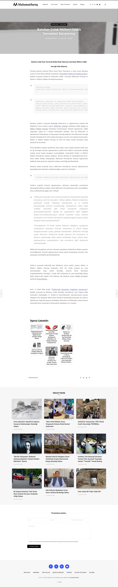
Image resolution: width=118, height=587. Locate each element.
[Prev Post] (1, 293)
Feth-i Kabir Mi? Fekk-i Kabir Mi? (89, 492)
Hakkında (36, 572)
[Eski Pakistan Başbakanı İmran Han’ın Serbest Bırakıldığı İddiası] (59, 478)
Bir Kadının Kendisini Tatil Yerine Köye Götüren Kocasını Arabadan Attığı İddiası (26, 494)
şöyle (46, 191)
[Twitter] (83, 377)
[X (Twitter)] (56, 566)
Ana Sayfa (27, 572)
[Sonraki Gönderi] (116, 293)
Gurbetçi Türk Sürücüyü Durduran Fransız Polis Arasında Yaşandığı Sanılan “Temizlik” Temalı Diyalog (90, 459)
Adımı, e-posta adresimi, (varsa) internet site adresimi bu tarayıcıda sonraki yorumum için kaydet (53, 541)
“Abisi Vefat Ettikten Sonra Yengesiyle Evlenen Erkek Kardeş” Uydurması (58, 424)
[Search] (104, 4)
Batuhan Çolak (33, 377)
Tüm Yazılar (46, 572)
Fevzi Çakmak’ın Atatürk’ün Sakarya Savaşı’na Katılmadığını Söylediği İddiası (26, 424)
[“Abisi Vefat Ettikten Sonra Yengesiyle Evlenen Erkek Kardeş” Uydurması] (59, 409)
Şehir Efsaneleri (58, 572)
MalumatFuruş (74, 577)
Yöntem (69, 572)
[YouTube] (67, 566)
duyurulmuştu (42, 279)
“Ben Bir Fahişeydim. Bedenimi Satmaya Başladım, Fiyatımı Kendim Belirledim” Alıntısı (26, 459)
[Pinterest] (89, 377)
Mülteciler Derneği (60, 126)
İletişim (91, 572)
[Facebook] (80, 377)
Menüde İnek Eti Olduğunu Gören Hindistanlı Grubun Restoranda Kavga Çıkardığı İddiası (57, 459)
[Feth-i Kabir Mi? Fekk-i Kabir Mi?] (91, 478)
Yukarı (59, 582)
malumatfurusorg (51, 38)
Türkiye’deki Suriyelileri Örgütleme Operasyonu (69, 289)
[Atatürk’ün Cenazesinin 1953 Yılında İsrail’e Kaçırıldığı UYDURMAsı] (91, 409)
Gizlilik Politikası (80, 572)
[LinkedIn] (86, 377)
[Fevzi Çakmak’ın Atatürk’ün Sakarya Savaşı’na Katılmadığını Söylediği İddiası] (27, 409)
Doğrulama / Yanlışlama (59, 24)
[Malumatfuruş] (25, 4)
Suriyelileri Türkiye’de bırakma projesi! (73, 74)
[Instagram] (62, 566)
